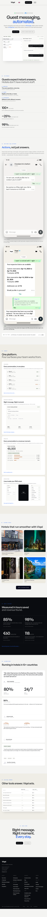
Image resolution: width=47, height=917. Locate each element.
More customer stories (23, 587)
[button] (19, 2)
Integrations (4, 886)
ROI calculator (26, 884)
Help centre (26, 888)
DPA (31, 906)
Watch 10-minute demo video (28, 31)
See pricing (27, 843)
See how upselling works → (8, 472)
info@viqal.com (4, 871)
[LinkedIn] (41, 906)
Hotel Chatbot (15, 886)
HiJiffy (37, 882)
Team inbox (4, 877)
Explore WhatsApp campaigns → (9, 432)
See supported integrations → (9, 503)
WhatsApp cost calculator (29, 886)
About (37, 877)
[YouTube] (44, 906)
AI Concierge (15, 884)
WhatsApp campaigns (6, 882)
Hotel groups (15, 877)
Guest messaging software (16, 894)
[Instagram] (43, 906)
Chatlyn (37, 888)
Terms (28, 906)
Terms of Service (27, 898)
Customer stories (27, 877)
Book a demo (28, 2)
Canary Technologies (39, 886)
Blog (25, 880)
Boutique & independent (17, 880)
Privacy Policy (26, 900)
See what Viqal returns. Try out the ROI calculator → (11, 646)
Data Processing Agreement (27, 896)
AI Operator (4, 880)
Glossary (26, 882)
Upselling (3, 884)
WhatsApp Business (16, 890)
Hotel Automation (16, 888)
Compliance (35, 906)
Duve (37, 890)
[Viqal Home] (13, 2)
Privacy (24, 906)
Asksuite (37, 884)
